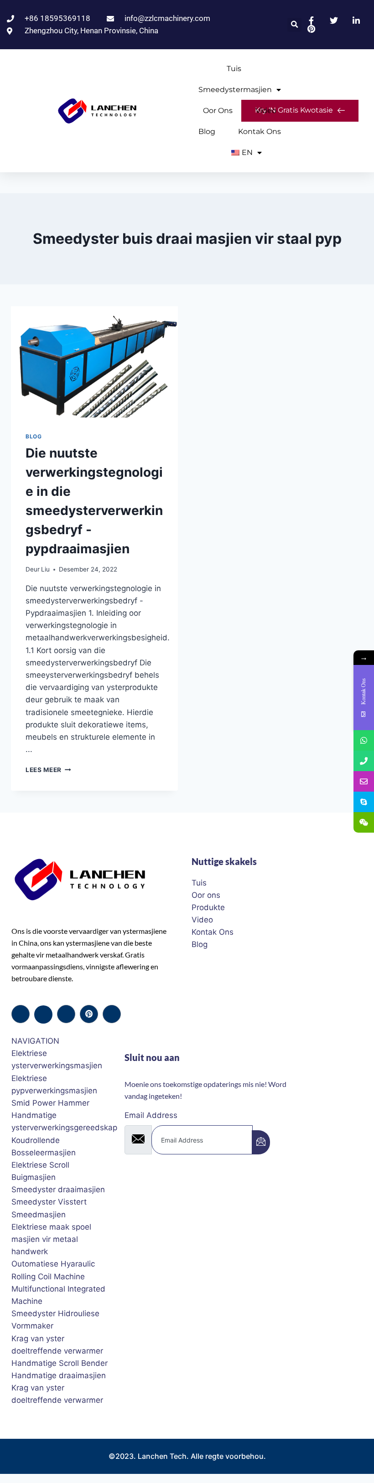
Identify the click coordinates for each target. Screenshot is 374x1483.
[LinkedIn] (66, 1014)
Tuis (234, 68)
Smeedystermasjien (235, 89)
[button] (294, 25)
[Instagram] (112, 1014)
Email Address (151, 1115)
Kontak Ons (259, 131)
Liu (45, 569)
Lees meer (48, 769)
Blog (206, 131)
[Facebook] (20, 1014)
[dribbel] (89, 1014)
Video (265, 110)
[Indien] (261, 1142)
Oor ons (218, 110)
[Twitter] (43, 1014)
